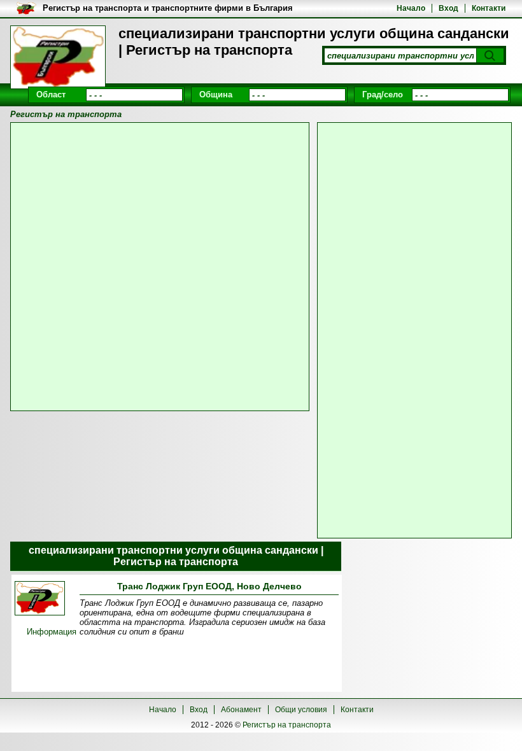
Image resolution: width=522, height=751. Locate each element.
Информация (51, 631)
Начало (411, 8)
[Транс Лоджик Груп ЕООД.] (40, 599)
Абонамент (241, 709)
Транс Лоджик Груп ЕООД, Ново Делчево (209, 586)
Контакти (488, 8)
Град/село (382, 94)
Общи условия (301, 709)
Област (51, 94)
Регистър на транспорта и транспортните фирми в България (168, 8)
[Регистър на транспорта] (58, 57)
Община (215, 94)
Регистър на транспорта (287, 724)
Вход (448, 8)
